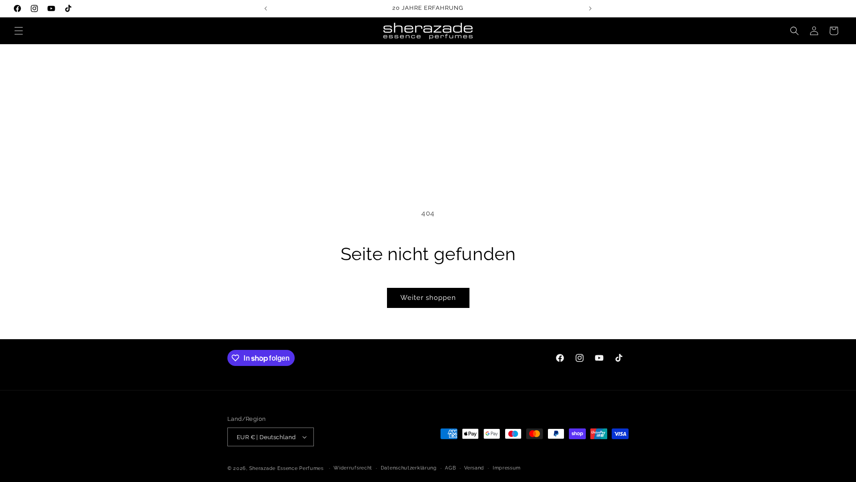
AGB (450, 468)
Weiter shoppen (428, 298)
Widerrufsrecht (352, 468)
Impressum (507, 468)
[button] (19, 31)
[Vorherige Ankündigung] (266, 8)
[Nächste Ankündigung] (590, 8)
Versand (474, 468)
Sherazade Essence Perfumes (286, 468)
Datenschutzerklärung (409, 468)
